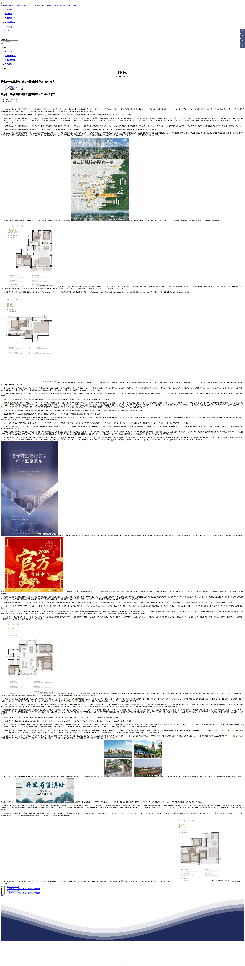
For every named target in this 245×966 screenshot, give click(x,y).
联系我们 (8, 27)
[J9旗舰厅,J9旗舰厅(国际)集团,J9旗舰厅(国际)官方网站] (38, 5)
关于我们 (8, 14)
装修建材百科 (10, 18)
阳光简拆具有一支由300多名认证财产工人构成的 (23, 889)
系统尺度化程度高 (13, 887)
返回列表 (4, 895)
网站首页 (8, 10)
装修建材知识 (10, 22)
